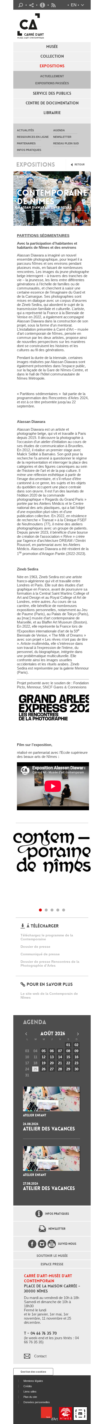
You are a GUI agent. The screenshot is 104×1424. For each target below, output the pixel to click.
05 (43, 1051)
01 (68, 1045)
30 (76, 1069)
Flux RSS (53, 5)
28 (60, 1069)
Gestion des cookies (33, 1371)
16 (76, 1057)
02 (76, 1045)
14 (60, 1057)
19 (43, 1063)
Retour (79, 164)
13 (52, 1057)
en (73, 5)
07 (60, 1051)
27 (52, 1069)
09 (76, 1051)
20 (52, 1063)
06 (52, 1051)
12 (43, 1057)
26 (43, 1069)
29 (68, 1069)
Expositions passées (52, 83)
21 (60, 1063)
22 (68, 1063)
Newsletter (56, 1229)
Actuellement (52, 76)
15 (68, 1057)
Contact (40, 1356)
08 (68, 1051)
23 (76, 1063)
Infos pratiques (42, 5)
